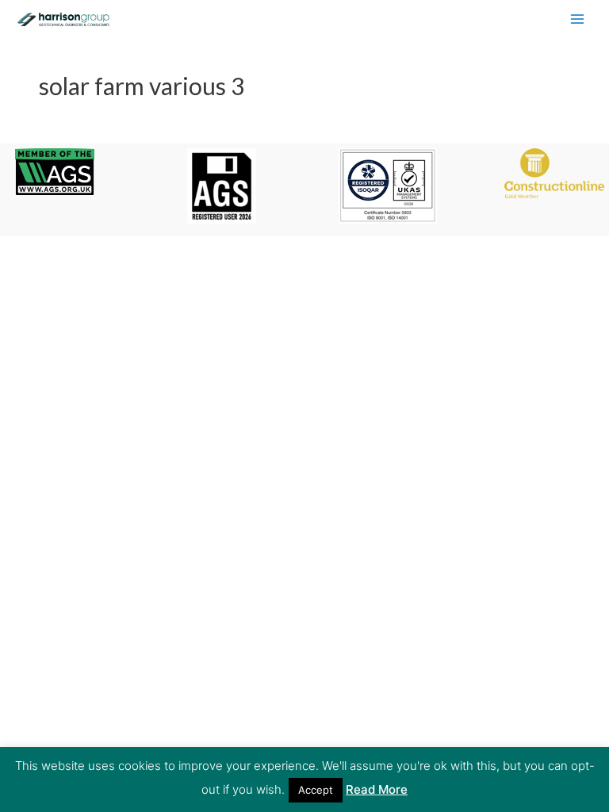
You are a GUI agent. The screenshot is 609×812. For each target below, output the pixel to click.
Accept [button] (315, 789)
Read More (377, 789)
